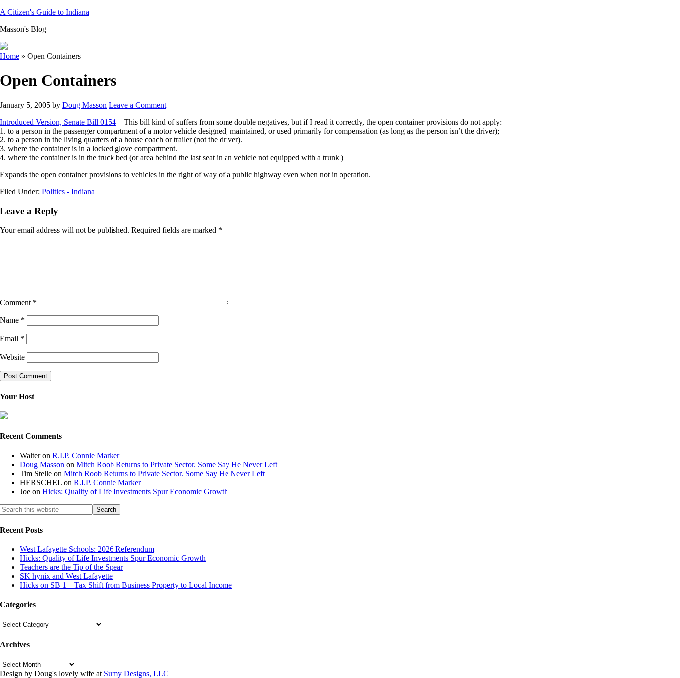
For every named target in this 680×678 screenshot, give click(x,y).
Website (12, 357)
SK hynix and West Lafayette (66, 576)
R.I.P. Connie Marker (85, 455)
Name (12, 320)
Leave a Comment (137, 105)
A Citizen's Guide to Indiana (44, 12)
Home (9, 56)
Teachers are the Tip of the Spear (71, 567)
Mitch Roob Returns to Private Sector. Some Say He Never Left (176, 464)
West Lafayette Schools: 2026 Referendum (87, 549)
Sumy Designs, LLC (136, 673)
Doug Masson (42, 464)
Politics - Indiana (68, 191)
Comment (18, 302)
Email (12, 338)
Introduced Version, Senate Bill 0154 (58, 122)
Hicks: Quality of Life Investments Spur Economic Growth (135, 491)
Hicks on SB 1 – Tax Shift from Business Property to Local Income (126, 585)
